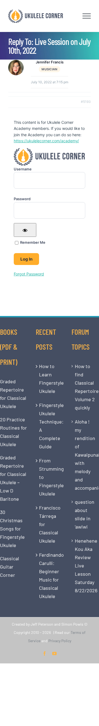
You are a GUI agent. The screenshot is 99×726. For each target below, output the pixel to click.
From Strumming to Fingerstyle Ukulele (50, 477)
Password (22, 199)
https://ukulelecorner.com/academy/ (46, 140)
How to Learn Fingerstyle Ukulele (50, 378)
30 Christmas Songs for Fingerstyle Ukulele (12, 528)
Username (23, 169)
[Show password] (25, 230)
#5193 (86, 102)
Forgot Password (29, 274)
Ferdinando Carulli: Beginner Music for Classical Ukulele (50, 575)
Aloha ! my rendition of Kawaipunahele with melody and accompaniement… (85, 455)
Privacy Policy (59, 640)
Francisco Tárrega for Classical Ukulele (50, 524)
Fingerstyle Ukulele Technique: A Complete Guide (50, 425)
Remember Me (32, 242)
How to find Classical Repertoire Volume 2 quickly (85, 387)
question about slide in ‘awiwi (84, 514)
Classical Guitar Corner (9, 566)
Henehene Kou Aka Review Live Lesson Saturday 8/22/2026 (85, 565)
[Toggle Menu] (86, 16)
